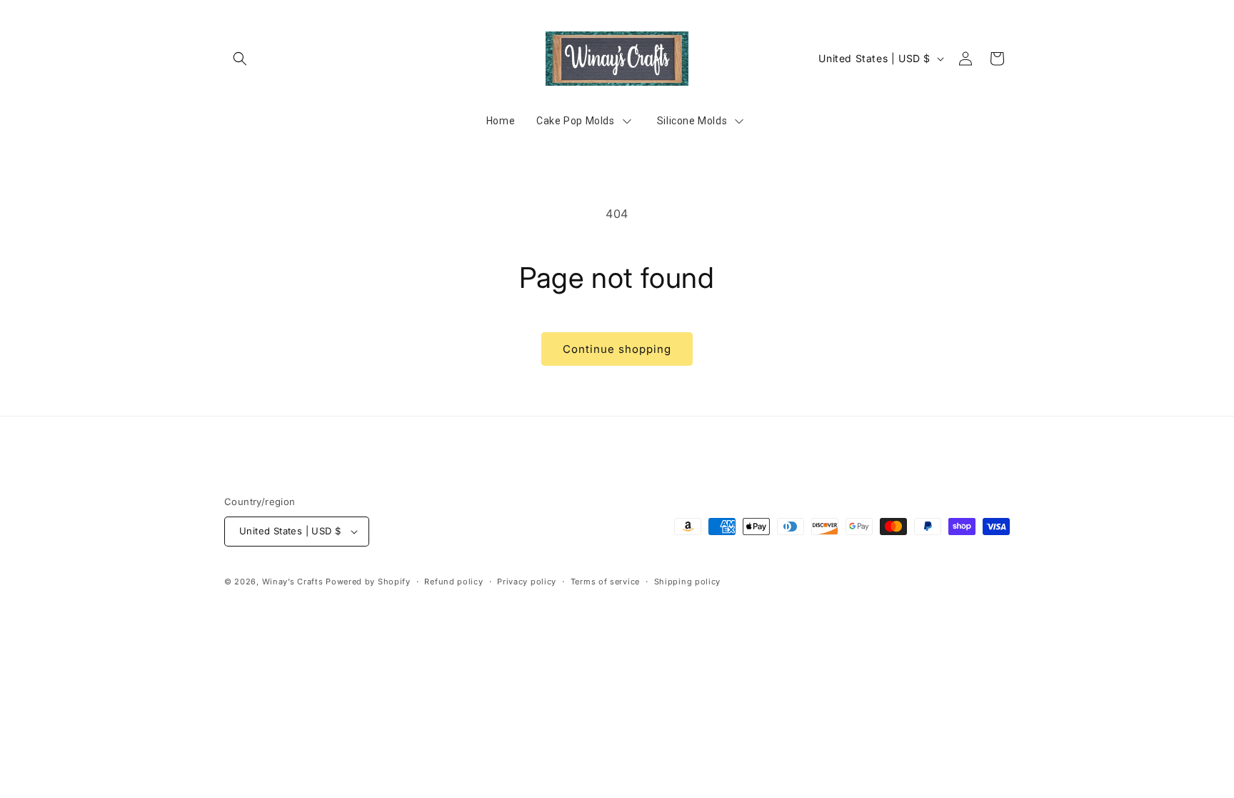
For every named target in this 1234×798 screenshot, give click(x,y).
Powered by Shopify (368, 582)
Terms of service (605, 582)
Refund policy (453, 582)
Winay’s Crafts (292, 582)
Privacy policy (526, 582)
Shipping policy (687, 582)
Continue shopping (617, 349)
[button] (240, 58)
